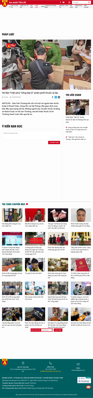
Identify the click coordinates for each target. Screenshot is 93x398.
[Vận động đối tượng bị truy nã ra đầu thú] (12, 215)
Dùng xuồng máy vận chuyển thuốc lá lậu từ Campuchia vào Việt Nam (77, 130)
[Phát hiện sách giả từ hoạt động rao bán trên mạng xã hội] (58, 264)
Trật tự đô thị (14, 6)
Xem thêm (58, 330)
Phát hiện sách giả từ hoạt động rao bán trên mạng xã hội (57, 275)
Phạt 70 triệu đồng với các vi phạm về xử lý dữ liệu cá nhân (35, 325)
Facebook (52, 97)
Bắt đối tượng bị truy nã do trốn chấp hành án (34, 225)
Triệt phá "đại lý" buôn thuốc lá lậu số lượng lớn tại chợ (77, 119)
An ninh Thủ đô (17, 2)
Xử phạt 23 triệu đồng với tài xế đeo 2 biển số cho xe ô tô (81, 324)
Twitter (56, 97)
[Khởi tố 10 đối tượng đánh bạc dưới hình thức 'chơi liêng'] (12, 288)
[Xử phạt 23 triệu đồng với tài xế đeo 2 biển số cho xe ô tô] (81, 314)
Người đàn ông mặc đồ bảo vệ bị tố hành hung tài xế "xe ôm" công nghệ (57, 299)
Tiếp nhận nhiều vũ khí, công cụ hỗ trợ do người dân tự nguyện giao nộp (80, 250)
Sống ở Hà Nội (78, 6)
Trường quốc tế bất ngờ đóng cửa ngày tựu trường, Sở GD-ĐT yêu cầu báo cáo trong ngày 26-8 (34, 251)
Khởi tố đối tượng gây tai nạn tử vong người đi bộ (12, 274)
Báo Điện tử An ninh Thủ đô (5, 3)
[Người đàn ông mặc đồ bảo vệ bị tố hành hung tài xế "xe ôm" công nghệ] (58, 288)
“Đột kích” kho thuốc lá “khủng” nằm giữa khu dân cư (76, 138)
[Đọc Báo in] (70, 2)
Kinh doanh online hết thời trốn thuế (34, 298)
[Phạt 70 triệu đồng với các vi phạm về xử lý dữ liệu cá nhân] (35, 314)
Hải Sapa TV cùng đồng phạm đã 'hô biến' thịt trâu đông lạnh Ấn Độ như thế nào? (58, 325)
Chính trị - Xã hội (24, 6)
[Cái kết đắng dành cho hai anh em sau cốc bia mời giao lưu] (12, 314)
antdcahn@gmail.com (78, 370)
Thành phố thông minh (50, 6)
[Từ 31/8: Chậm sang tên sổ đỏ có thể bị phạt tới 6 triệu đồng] (81, 264)
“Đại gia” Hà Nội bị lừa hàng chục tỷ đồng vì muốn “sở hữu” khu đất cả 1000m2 (57, 226)
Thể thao (71, 6)
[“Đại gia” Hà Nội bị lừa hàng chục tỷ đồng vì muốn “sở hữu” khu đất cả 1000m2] (58, 215)
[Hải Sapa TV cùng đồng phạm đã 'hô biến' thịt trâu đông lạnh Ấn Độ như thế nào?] (58, 314)
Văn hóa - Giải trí (63, 6)
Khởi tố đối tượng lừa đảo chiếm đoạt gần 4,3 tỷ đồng (80, 225)
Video (43, 6)
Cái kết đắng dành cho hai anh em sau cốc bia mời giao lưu (11, 325)
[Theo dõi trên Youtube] (63, 2)
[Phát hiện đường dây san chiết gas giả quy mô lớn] (58, 238)
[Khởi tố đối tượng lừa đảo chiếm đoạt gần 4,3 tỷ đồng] (81, 215)
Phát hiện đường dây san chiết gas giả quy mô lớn (56, 249)
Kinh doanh (86, 6)
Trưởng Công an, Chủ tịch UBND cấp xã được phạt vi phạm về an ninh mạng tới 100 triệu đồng (80, 300)
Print (59, 97)
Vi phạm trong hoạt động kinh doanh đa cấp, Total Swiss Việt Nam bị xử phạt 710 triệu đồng (11, 251)
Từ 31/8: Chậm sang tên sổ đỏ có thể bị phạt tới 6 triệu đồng (80, 275)
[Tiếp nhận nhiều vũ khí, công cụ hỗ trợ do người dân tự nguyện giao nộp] (81, 238)
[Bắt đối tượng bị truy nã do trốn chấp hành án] (35, 215)
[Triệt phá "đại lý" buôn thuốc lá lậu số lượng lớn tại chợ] (77, 107)
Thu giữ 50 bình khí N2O (33, 273)
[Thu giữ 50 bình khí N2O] (35, 264)
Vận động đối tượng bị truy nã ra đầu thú (11, 225)
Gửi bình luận (54, 142)
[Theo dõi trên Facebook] (60, 2)
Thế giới (31, 6)
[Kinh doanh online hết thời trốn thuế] (35, 288)
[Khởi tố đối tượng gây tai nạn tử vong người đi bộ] (12, 264)
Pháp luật (36, 6)
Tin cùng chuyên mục (13, 204)
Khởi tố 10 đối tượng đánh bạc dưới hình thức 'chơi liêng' (11, 299)
